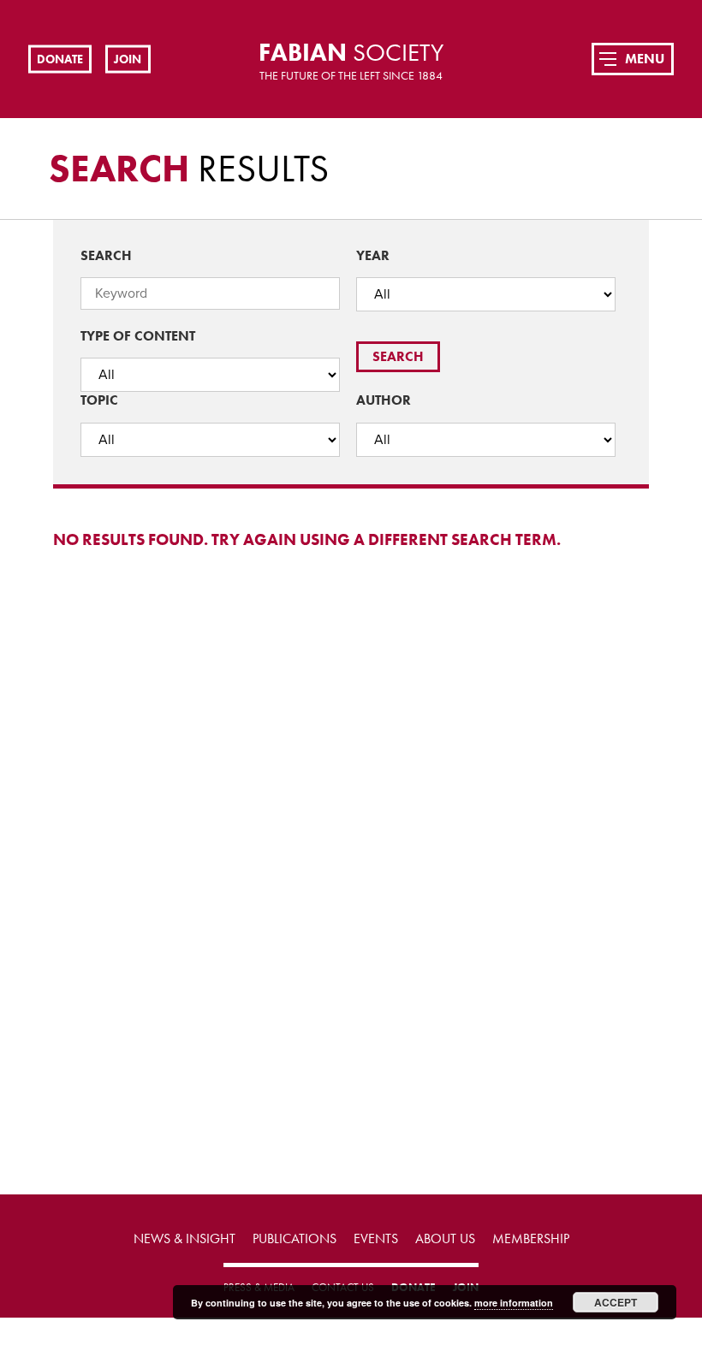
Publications (294, 1238)
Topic (99, 400)
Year (373, 255)
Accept (615, 1302)
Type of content (137, 336)
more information (513, 1302)
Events (376, 1238)
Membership (530, 1238)
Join (127, 58)
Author (383, 400)
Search (106, 255)
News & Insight (184, 1238)
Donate (60, 58)
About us (445, 1238)
